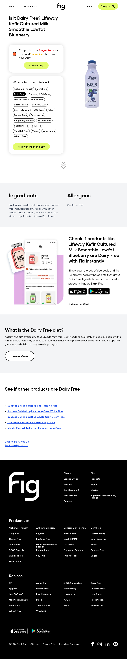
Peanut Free (20, 115)
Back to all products (16, 445)
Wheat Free (20, 136)
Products (95, 479)
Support (95, 484)
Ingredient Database (69, 644)
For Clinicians (70, 495)
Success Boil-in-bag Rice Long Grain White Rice (35, 411)
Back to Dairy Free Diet (18, 441)
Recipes (68, 484)
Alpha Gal (41, 583)
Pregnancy (14, 605)
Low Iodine (14, 544)
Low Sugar (96, 594)
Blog (93, 473)
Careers (68, 501)
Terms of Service (31, 644)
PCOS (67, 600)
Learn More (19, 356)
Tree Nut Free (21, 131)
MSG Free (38, 110)
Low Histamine (21, 110)
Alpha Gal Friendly (23, 88)
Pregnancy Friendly (24, 120)
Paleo (51, 110)
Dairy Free (19, 94)
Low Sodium (70, 594)
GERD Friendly (98, 533)
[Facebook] (92, 644)
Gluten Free (37, 99)
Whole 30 (41, 611)
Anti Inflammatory (45, 528)
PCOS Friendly (16, 550)
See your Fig (108, 6)
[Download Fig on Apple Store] (18, 631)
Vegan (35, 131)
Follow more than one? (31, 146)
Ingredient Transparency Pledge (103, 496)
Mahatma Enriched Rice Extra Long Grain (31, 422)
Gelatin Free (20, 99)
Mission (94, 490)
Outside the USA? (78, 303)
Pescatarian (37, 115)
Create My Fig (71, 479)
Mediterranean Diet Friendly (46, 545)
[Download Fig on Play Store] (40, 631)
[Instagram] (99, 644)
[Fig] (61, 6)
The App (88, 6)
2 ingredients (46, 50)
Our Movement (71, 490)
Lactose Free (21, 104)
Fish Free (45, 94)
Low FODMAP (39, 104)
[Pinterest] (115, 644)
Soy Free (36, 125)
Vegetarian (49, 131)
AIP (10, 583)
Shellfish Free (21, 125)
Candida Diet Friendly (75, 528)
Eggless (32, 94)
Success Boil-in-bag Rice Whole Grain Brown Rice (36, 416)
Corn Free (42, 88)
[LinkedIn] (107, 644)
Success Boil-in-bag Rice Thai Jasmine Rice (32, 405)
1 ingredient (37, 53)
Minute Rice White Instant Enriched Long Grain (34, 427)
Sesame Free (44, 120)
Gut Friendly (70, 588)
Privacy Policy (49, 644)
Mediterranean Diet (19, 600)
